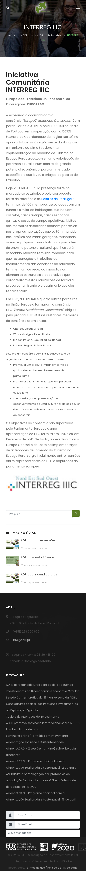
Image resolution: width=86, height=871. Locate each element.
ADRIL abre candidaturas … (39, 576)
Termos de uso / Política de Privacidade (51, 868)
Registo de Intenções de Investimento (32, 717)
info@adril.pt (21, 640)
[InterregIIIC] (43, 484)
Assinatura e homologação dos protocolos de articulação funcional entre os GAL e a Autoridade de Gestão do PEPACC (41, 780)
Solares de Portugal (56, 199)
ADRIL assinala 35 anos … (37, 559)
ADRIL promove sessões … (38, 542)
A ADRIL (25, 35)
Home (12, 35)
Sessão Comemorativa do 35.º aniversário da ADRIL (41, 698)
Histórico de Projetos (48, 35)
